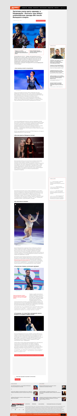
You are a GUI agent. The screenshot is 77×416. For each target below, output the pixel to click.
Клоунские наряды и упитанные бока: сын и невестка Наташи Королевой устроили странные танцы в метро (21, 392)
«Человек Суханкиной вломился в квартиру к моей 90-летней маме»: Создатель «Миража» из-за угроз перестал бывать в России (50, 398)
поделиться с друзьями (41, 20)
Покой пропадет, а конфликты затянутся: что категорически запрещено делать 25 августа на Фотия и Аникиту (50, 392)
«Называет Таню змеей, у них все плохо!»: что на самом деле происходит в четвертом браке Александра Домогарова (56, 62)
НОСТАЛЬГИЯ (43, 7)
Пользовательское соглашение (54, 404)
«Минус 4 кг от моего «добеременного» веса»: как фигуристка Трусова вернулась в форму (21, 52)
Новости (24, 7)
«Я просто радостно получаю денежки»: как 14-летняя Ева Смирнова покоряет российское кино (56, 84)
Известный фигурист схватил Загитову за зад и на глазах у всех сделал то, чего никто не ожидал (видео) (20, 297)
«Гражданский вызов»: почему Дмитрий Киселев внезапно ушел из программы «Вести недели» (57, 71)
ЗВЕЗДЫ (30, 7)
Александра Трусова (23, 355)
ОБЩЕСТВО (50, 7)
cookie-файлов (14, 415)
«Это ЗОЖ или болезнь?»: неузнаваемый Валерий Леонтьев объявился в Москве (21, 386)
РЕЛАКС (57, 7)
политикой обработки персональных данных (42, 414)
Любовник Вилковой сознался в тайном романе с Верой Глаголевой (21, 398)
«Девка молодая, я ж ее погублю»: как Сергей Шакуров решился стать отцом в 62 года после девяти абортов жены (57, 77)
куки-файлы (41, 404)
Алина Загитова (31, 355)
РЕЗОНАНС (36, 7)
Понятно (63, 414)
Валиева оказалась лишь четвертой (22, 259)
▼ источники (17, 379)
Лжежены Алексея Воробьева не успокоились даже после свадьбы (57, 66)
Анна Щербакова (37, 355)
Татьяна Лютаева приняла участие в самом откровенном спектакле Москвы (36, 51)
